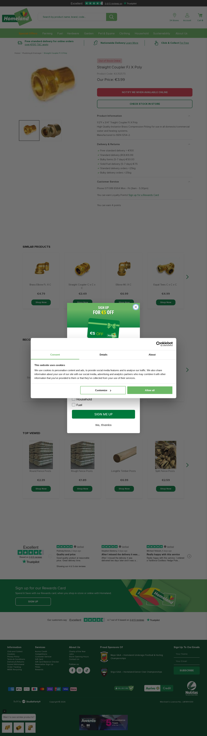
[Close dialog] (136, 307)
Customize (101, 390)
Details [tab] (103, 354)
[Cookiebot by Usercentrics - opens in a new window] (158, 344)
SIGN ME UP (103, 414)
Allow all (150, 390)
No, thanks (103, 425)
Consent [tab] (55, 354)
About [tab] (152, 354)
